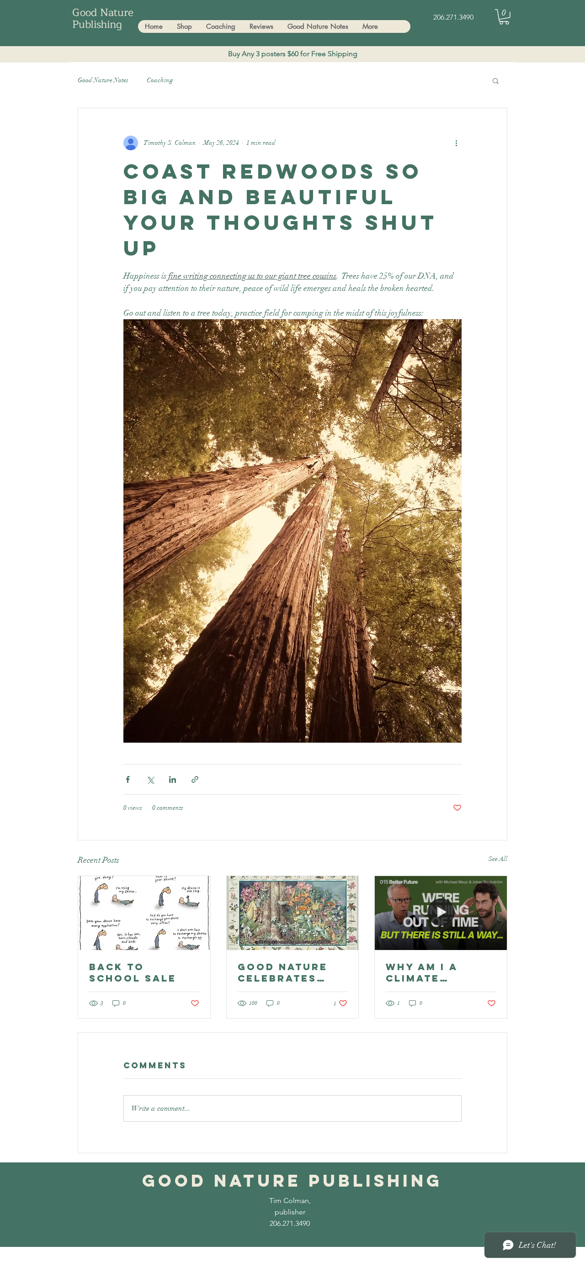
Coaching (160, 80)
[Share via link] (195, 779)
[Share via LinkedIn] (172, 779)
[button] (504, 17)
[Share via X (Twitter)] (150, 779)
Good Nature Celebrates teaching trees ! (291, 972)
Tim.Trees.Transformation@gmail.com (185, 1258)
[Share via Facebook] (127, 779)
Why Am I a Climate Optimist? (421, 972)
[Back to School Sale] (144, 913)
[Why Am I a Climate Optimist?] (441, 913)
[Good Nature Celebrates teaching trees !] (293, 913)
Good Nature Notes (103, 80)
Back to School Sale (132, 972)
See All (498, 859)
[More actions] (456, 142)
